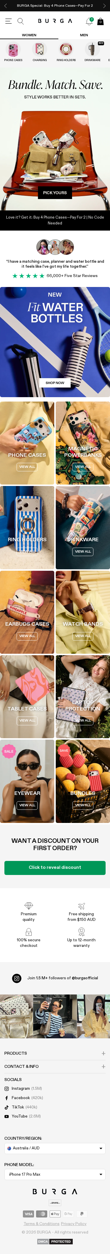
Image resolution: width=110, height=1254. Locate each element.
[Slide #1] (63, 201)
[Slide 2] (55, 139)
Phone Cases (13, 60)
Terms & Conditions (41, 1224)
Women (29, 35)
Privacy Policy (74, 1224)
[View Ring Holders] (66, 49)
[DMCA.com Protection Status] (55, 1242)
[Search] (21, 21)
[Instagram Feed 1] (55, 1016)
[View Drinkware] (92, 49)
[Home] (55, 21)
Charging (40, 60)
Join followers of (62, 978)
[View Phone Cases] (13, 49)
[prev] (5, 6)
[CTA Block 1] (55, 342)
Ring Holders (66, 60)
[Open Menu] (8, 21)
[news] (89, 21)
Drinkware (92, 60)
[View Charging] (39, 49)
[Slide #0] (47, 201)
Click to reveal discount (55, 867)
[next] (104, 6)
